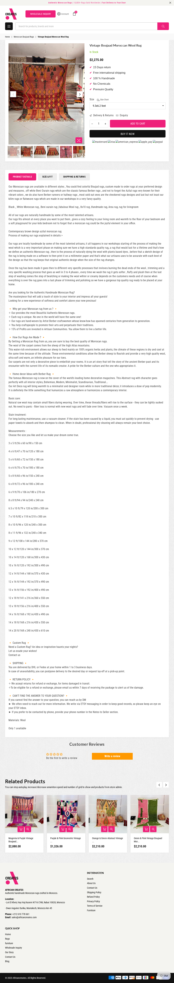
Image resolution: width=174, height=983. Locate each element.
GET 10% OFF (87, 509)
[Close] (134, 464)
